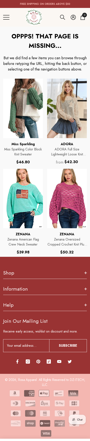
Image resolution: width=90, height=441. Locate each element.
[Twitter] (69, 361)
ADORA (67, 144)
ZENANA (23, 234)
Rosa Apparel (27, 379)
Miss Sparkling (23, 144)
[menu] (6, 17)
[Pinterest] (38, 361)
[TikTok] (49, 361)
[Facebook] (17, 361)
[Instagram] (28, 361)
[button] (62, 17)
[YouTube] (59, 361)
